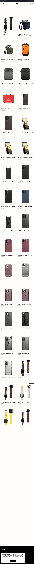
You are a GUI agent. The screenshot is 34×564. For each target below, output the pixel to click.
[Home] (17, 3)
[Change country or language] (30, 3)
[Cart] (33, 3)
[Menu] (1, 3)
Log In (3, 549)
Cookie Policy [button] (7, 558)
